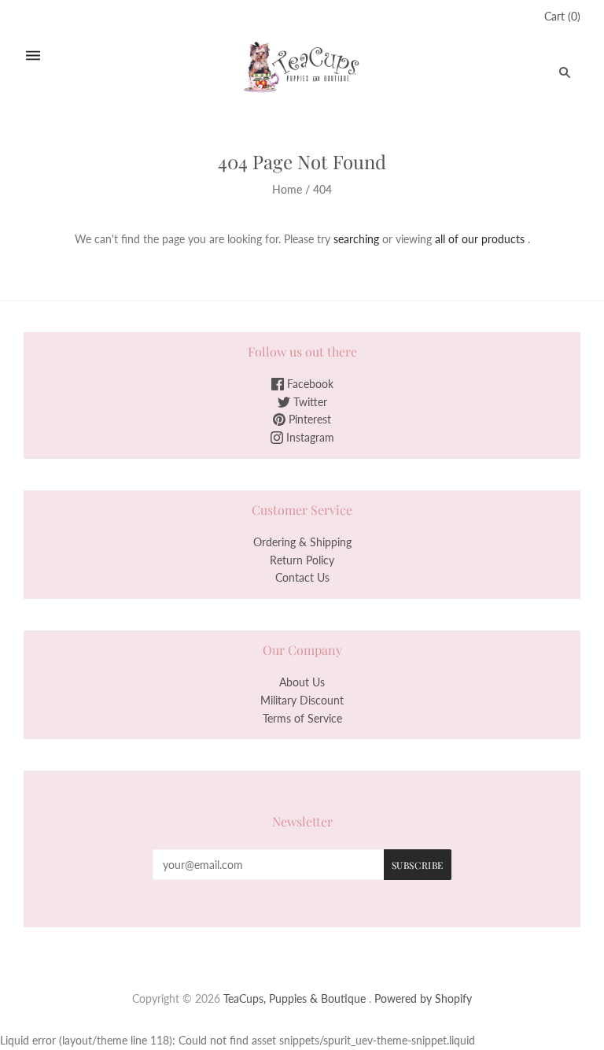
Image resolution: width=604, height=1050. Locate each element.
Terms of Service (302, 718)
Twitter (308, 402)
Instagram (308, 437)
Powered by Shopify (423, 998)
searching (356, 239)
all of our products (480, 239)
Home (287, 189)
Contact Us (302, 577)
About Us (302, 682)
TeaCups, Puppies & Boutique (294, 998)
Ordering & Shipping (302, 542)
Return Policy (302, 560)
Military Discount (302, 700)
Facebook (308, 383)
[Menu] (33, 55)
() (562, 16)
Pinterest (308, 419)
